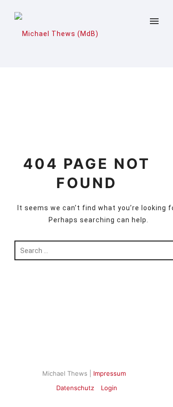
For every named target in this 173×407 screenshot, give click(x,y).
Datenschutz (75, 388)
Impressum (109, 373)
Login (109, 388)
